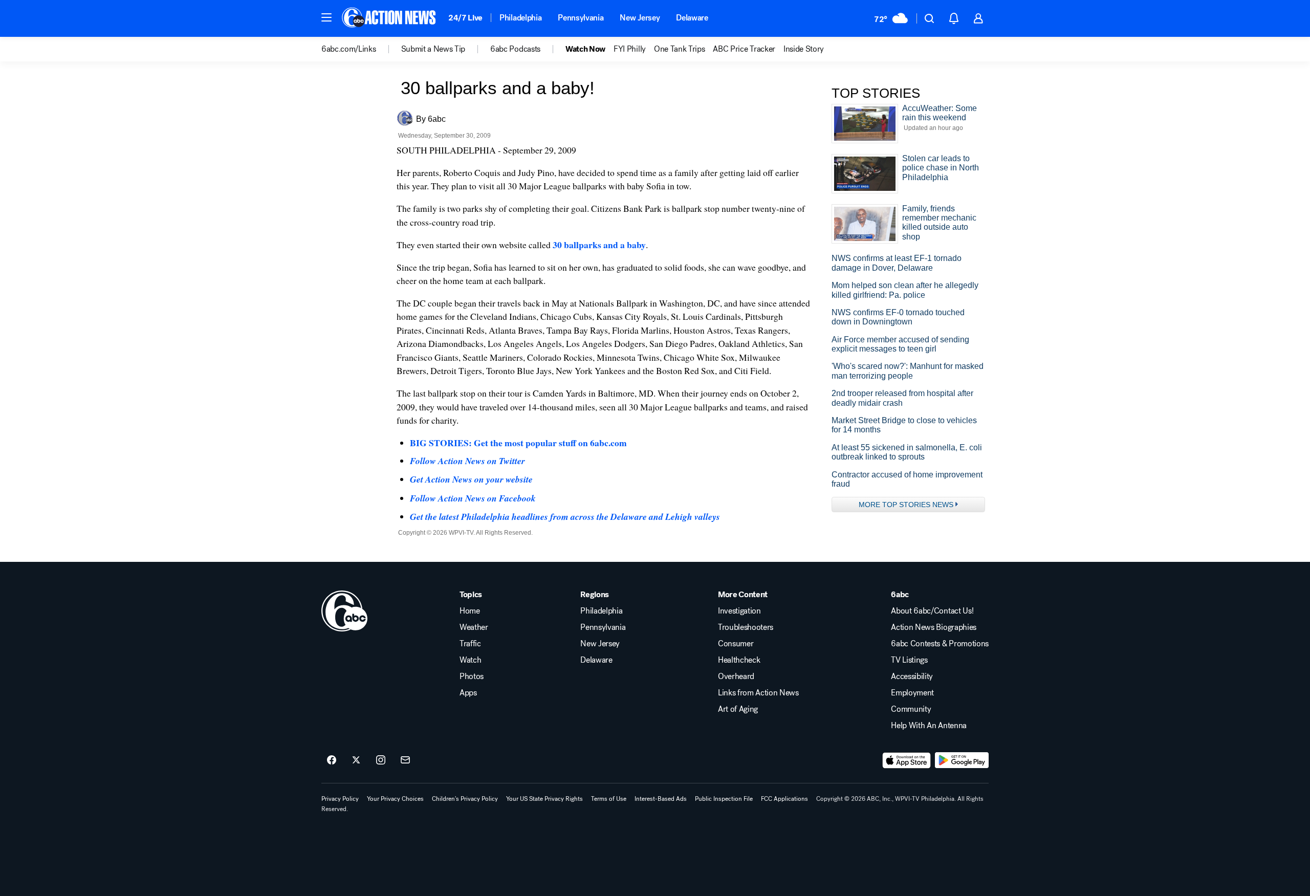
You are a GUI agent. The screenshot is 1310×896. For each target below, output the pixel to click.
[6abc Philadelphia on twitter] (356, 760)
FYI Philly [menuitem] (630, 49)
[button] (326, 17)
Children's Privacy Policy (465, 799)
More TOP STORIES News (906, 504)
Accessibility (912, 676)
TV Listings (909, 660)
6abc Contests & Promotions (940, 644)
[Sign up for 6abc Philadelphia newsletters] (405, 760)
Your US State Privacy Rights (544, 799)
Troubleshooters (745, 627)
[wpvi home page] (344, 611)
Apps (468, 693)
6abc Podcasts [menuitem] (515, 49)
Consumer (735, 644)
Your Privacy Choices (395, 799)
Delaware (692, 17)
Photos (472, 676)
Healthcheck (739, 660)
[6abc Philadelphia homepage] (389, 18)
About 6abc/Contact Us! (932, 611)
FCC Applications (784, 799)
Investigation (739, 611)
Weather (474, 627)
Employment (912, 693)
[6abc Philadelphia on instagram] (380, 760)
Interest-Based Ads (661, 799)
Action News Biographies (933, 627)
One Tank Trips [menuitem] (679, 49)
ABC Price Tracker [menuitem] (744, 49)
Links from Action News (758, 693)
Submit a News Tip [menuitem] (433, 49)
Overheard (736, 676)
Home (470, 611)
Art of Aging (738, 709)
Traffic (470, 644)
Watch (470, 660)
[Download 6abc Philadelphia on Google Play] (962, 760)
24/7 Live (465, 17)
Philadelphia (520, 17)
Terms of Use (608, 799)
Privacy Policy (340, 799)
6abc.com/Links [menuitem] (348, 49)
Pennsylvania (580, 17)
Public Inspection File (724, 799)
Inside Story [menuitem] (803, 49)
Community (911, 709)
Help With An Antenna (929, 726)
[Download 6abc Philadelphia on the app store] (906, 760)
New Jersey (640, 17)
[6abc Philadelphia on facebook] (331, 760)
